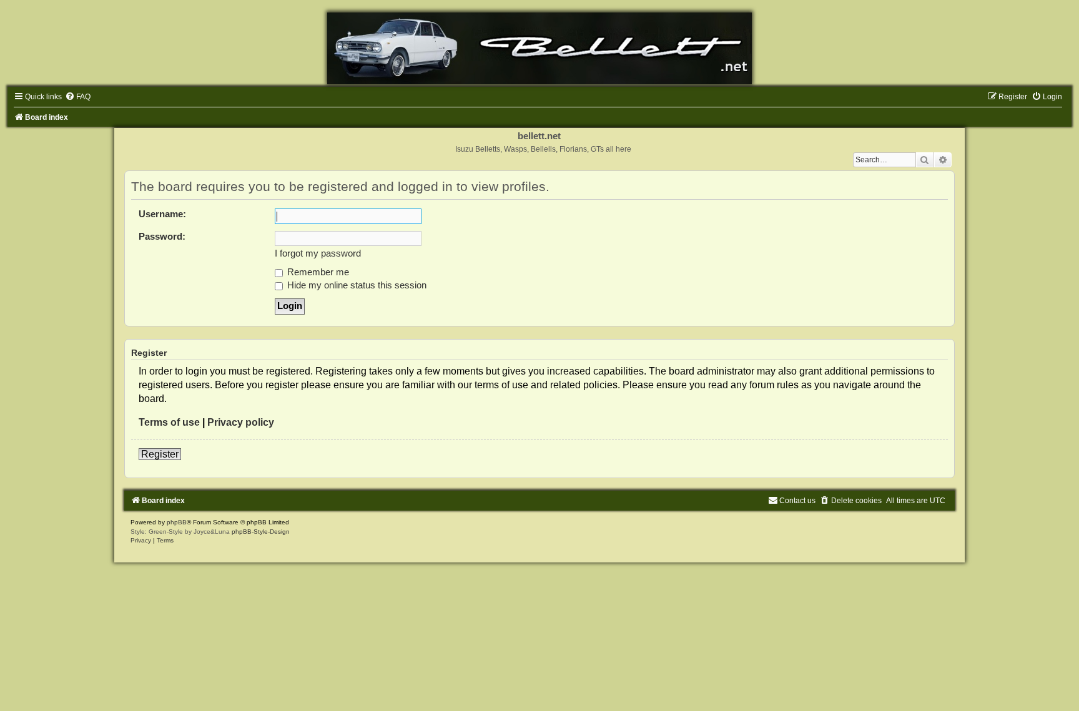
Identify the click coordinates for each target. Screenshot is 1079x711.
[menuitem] (78, 96)
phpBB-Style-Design (261, 531)
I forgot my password (318, 253)
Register (160, 454)
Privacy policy (240, 422)
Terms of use (169, 422)
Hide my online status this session (355, 285)
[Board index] (539, 48)
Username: (162, 214)
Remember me (317, 272)
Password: (162, 237)
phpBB (177, 522)
